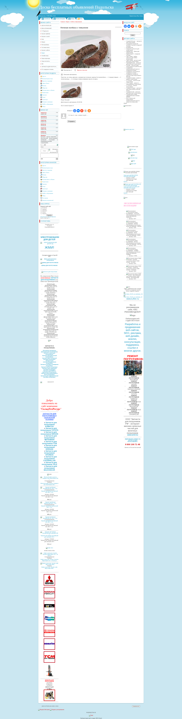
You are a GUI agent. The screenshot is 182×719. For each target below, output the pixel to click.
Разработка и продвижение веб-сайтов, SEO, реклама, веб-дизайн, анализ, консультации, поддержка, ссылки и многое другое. (132, 337)
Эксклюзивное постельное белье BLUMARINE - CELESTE (133, 216)
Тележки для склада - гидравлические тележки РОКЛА (132, 96)
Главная (47, 19)
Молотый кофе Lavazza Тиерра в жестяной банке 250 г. (49, 484)
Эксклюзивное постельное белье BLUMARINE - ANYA (133, 234)
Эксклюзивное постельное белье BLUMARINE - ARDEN (133, 225)
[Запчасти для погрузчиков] (49, 610)
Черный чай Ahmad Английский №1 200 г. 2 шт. (49, 491)
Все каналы (45, 198)
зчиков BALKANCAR (49, 469)
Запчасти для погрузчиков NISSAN (49, 433)
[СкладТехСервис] (49, 677)
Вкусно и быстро (82, 70)
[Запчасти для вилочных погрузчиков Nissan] (49, 598)
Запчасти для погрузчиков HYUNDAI (50, 453)
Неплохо (44, 210)
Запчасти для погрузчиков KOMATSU (50, 424)
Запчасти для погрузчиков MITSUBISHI (50, 438)
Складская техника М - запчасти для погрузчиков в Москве (133, 75)
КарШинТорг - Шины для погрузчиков (132, 52)
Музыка (44, 85)
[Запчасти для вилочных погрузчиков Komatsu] (49, 649)
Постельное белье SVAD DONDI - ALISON (132, 261)
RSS (81, 19)
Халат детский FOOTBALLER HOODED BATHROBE (131, 187)
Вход (72, 19)
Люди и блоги (45, 83)
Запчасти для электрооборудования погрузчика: (49, 362)
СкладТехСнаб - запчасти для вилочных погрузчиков (133, 92)
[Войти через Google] (136, 26)
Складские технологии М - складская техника (133, 72)
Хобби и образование (47, 104)
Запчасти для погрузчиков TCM (49, 442)
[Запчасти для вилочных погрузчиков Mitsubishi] (49, 585)
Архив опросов (52, 216)
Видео (67, 21)
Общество (44, 88)
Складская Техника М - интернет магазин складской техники (134, 45)
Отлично (44, 207)
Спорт (43, 97)
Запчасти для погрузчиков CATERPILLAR (50, 458)
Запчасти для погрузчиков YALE (49, 463)
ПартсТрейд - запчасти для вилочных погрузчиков (133, 61)
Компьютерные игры (47, 78)
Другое (44, 76)
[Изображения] (71, 90)
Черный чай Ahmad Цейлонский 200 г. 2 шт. (49, 506)
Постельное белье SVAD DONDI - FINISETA (132, 269)
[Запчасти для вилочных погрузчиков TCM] (49, 662)
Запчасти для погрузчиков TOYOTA (49, 429)
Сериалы (44, 95)
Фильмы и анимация (47, 101)
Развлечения (45, 92)
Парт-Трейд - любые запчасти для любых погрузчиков (131, 58)
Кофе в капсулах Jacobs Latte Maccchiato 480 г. (49, 567)
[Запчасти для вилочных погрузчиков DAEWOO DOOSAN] (49, 623)
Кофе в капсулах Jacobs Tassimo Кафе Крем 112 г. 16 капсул (49, 560)
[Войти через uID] (125, 26)
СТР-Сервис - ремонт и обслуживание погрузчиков (133, 83)
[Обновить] (57, 144)
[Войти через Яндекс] (132, 26)
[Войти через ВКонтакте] (128, 26)
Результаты (43, 216)
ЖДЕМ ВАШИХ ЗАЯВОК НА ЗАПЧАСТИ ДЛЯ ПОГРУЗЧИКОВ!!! (132, 440)
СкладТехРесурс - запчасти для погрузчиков (134, 42)
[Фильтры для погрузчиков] (49, 700)
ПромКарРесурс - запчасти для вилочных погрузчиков (133, 63)
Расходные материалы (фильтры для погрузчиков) (49, 351)
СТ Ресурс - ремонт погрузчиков (131, 86)
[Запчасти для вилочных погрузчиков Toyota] (49, 636)
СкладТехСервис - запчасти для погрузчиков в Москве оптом (133, 89)
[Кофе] (49, 547)
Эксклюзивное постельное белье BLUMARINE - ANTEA (133, 243)
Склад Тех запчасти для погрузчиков (132, 49)
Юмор (43, 106)
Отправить (71, 121)
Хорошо (44, 209)
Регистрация (60, 19)
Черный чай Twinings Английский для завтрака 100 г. (49, 536)
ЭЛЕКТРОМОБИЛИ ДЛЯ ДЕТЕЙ (49, 238)
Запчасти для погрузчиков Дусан (49, 316)
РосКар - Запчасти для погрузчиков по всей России (133, 66)
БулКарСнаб (129, 47)
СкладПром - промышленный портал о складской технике (133, 69)
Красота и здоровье (47, 81)
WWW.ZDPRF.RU (132, 435)
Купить (125, 181)
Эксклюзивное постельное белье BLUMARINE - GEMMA (133, 253)
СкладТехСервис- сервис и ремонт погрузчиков (133, 78)
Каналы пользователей (47, 200)
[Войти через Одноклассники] (139, 26)
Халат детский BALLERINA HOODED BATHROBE (131, 176)
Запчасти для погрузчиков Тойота (51, 284)
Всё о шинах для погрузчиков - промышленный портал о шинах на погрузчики (133, 100)
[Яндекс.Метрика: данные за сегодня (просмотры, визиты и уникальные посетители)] (44, 710)
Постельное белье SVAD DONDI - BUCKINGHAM (132, 277)
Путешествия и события (48, 90)
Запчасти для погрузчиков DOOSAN (50, 447)
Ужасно (44, 213)
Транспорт (45, 99)
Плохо (44, 212)
